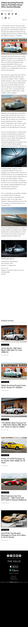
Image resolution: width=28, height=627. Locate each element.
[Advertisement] (14, 295)
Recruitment (14, 577)
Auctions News (5, 344)
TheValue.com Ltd (13, 582)
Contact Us (13, 576)
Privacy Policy (14, 579)
